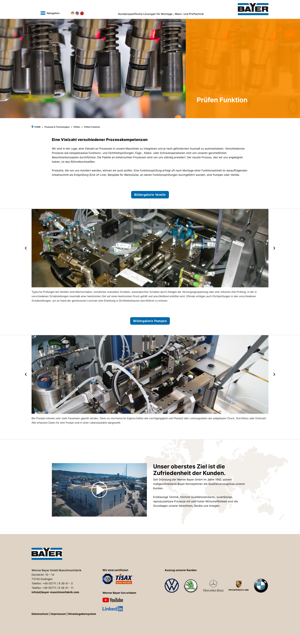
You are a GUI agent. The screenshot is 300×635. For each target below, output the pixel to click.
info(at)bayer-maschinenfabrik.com (55, 592)
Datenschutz (40, 613)
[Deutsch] (72, 13)
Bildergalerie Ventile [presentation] (150, 194)
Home (37, 127)
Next (274, 248)
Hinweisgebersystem (82, 613)
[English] (77, 13)
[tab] (150, 199)
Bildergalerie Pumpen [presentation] (150, 321)
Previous (26, 248)
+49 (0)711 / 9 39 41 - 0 (57, 583)
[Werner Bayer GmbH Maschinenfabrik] (253, 9)
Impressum (58, 613)
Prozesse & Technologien (57, 127)
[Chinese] (82, 13)
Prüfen (77, 127)
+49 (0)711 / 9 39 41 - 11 (57, 587)
